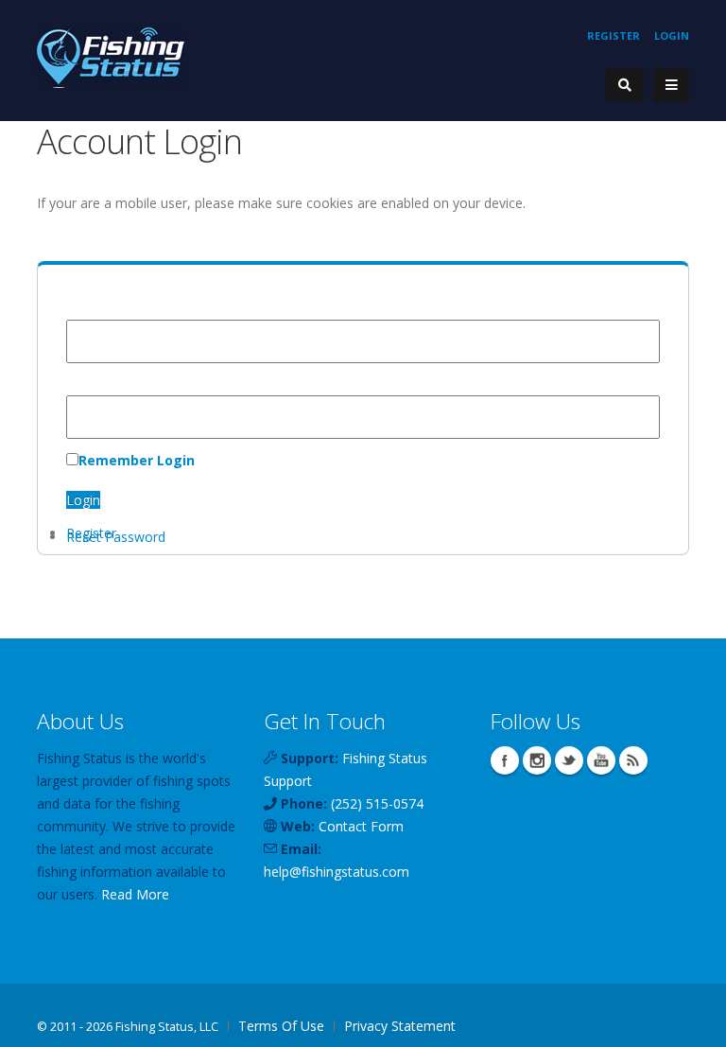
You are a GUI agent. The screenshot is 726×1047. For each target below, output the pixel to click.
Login (671, 35)
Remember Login (136, 460)
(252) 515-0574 (377, 803)
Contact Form (361, 826)
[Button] (671, 85)
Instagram (537, 760)
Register (613, 35)
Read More (135, 894)
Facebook (505, 760)
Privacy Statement (400, 1026)
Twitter (569, 760)
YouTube (601, 760)
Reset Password (115, 537)
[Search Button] (625, 84)
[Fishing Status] (110, 56)
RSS (633, 760)
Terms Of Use (281, 1026)
